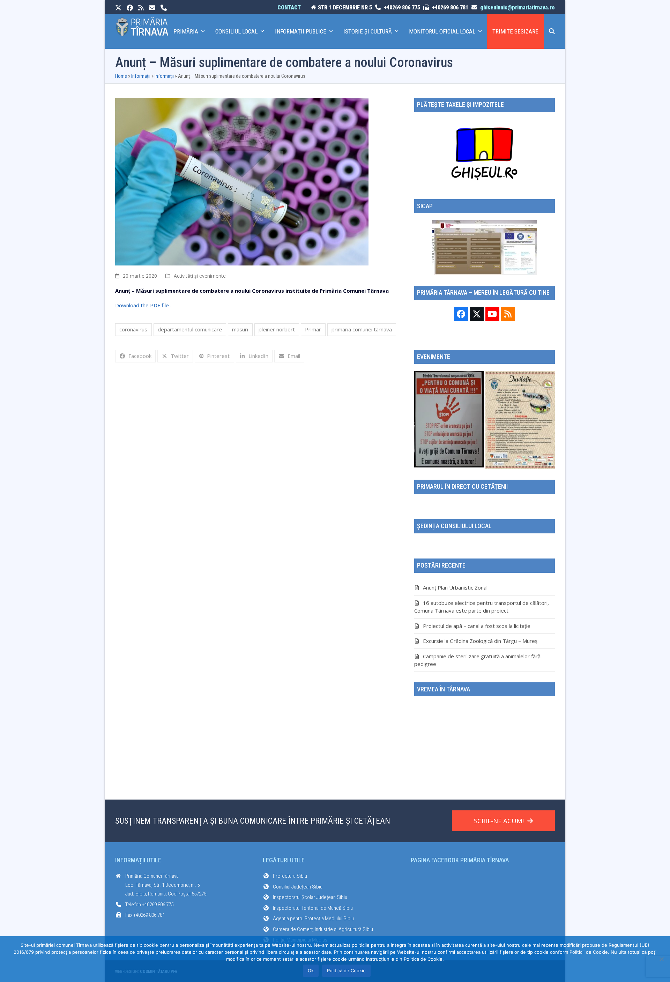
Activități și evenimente (200, 275)
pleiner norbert (277, 329)
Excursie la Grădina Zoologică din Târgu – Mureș (480, 640)
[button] (552, 31)
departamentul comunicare (190, 329)
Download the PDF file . (143, 305)
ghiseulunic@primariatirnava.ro (517, 7)
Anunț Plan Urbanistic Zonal (455, 587)
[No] (661, 958)
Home (121, 76)
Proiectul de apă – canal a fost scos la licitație (476, 625)
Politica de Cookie (346, 970)
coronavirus (133, 329)
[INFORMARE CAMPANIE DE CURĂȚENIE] (449, 418)
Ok (311, 970)
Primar (313, 329)
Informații (140, 76)
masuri (240, 329)
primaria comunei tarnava (362, 329)
